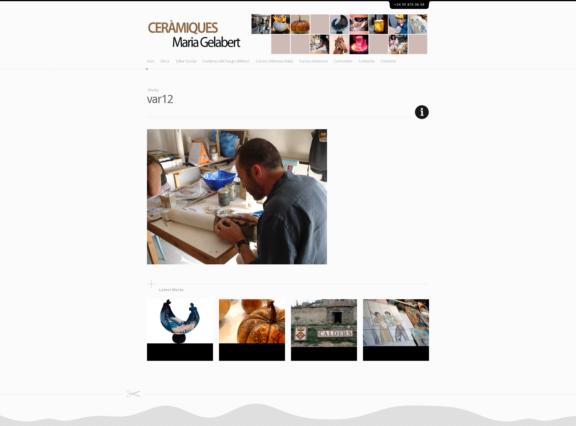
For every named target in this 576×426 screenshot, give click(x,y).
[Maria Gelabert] (288, 82)
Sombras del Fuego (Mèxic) (226, 61)
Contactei (366, 61)
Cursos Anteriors (313, 61)
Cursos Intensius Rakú (274, 61)
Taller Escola (185, 61)
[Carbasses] (252, 342)
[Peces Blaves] (180, 342)
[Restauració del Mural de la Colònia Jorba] (396, 344)
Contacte (388, 61)
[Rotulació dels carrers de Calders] (324, 345)
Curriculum (343, 61)
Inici (150, 61)
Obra (164, 61)
